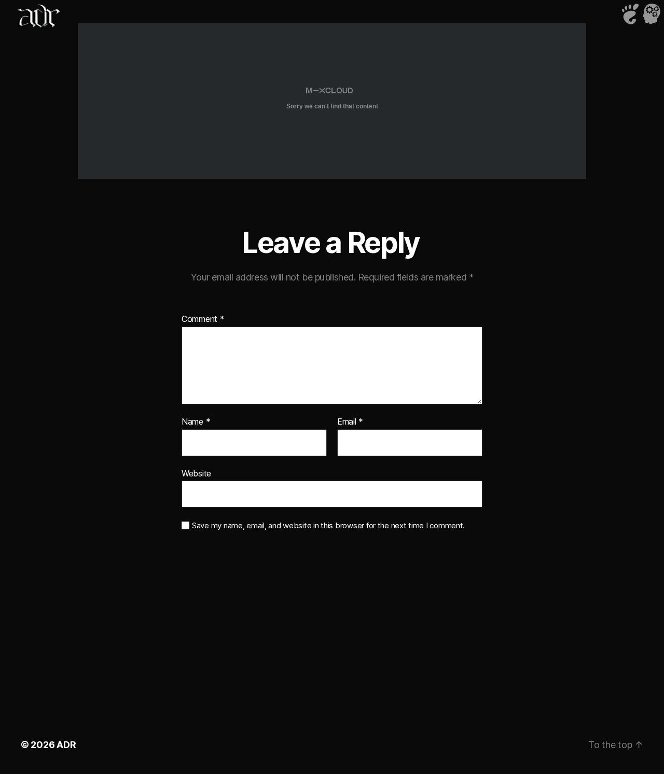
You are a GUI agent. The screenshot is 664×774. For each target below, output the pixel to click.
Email (350, 422)
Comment (203, 319)
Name (196, 422)
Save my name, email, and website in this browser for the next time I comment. (328, 525)
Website (196, 473)
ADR (66, 744)
